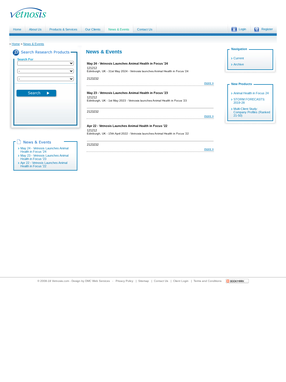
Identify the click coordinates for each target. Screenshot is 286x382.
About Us (35, 29)
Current (238, 58)
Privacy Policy (125, 280)
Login (242, 29)
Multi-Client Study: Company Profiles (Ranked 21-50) (251, 112)
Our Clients (93, 29)
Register (267, 29)
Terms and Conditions (208, 280)
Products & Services (63, 29)
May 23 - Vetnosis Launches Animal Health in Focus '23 (44, 157)
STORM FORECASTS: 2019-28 (249, 101)
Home (17, 29)
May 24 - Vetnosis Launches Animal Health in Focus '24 (44, 150)
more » (209, 83)
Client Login (181, 280)
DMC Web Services (97, 280)
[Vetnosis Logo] (69, 17)
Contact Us (144, 29)
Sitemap (144, 280)
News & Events (118, 29)
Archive (238, 64)
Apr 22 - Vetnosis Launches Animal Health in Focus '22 (43, 164)
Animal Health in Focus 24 (251, 93)
